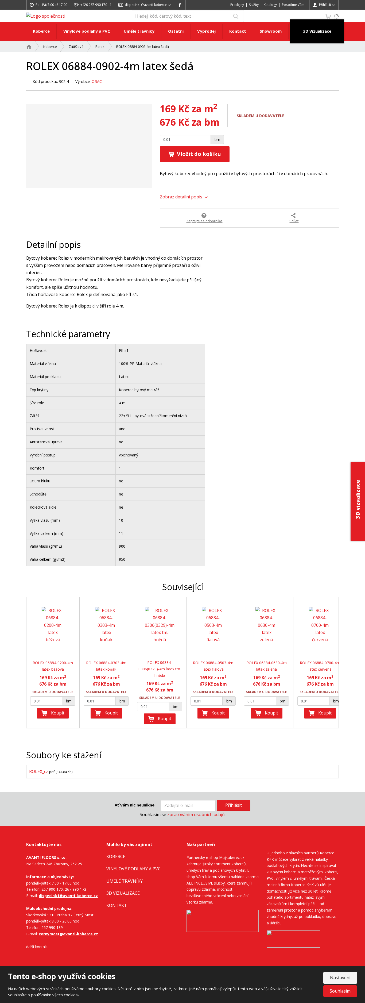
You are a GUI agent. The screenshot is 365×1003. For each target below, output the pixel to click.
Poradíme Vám (293, 4)
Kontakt (237, 31)
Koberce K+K (302, 884)
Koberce (41, 31)
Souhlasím (340, 991)
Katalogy (270, 4)
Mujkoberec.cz (231, 857)
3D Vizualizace (317, 31)
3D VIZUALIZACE (123, 893)
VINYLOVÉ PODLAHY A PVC (133, 869)
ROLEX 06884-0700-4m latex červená (320, 666)
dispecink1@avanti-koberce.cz (68, 895)
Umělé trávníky (139, 31)
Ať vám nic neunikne (134, 805)
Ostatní (176, 31)
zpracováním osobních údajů (196, 814)
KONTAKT (116, 905)
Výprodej (206, 31)
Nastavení (340, 978)
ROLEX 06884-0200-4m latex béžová (53, 666)
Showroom (271, 31)
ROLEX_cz (38, 771)
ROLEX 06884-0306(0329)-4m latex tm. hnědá (159, 669)
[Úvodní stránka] (45, 16)
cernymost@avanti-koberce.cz (68, 933)
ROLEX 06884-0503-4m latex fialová (213, 666)
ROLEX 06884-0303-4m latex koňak (106, 666)
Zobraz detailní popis (181, 197)
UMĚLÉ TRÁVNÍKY (124, 881)
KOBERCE (115, 856)
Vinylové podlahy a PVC (86, 31)
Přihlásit (233, 805)
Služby (254, 4)
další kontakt (37, 946)
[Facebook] (179, 4)
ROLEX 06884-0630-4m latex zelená (266, 666)
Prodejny (237, 4)
